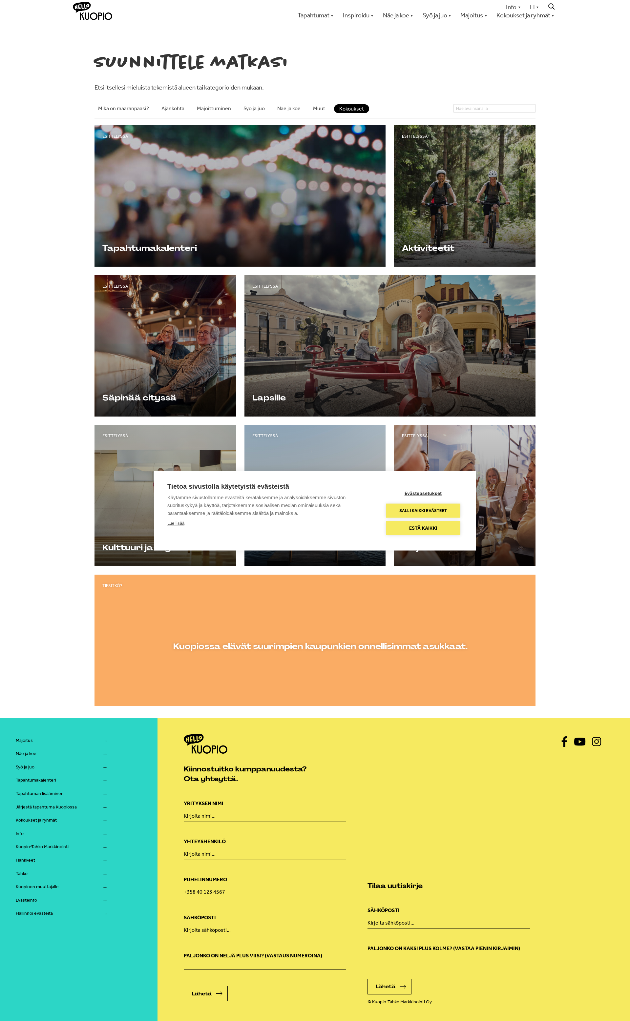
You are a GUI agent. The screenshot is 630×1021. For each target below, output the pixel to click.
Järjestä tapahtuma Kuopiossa (46, 807)
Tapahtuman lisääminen (40, 793)
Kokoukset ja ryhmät (36, 820)
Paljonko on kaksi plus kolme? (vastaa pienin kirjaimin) (444, 948)
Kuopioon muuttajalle (37, 886)
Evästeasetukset (423, 493)
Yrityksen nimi (203, 803)
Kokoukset (351, 109)
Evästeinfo (26, 900)
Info (511, 7)
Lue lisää (175, 523)
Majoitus (24, 740)
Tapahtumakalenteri (36, 780)
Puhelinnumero (205, 879)
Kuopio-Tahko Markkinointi (42, 846)
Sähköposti (200, 917)
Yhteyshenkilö (205, 841)
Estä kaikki (423, 527)
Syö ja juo (25, 767)
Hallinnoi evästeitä (34, 913)
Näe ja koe (26, 753)
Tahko (22, 873)
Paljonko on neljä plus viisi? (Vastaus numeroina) (253, 955)
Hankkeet (25, 860)
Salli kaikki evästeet (423, 510)
